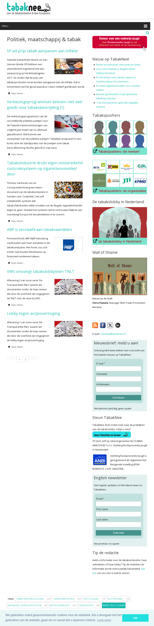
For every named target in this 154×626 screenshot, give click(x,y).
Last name (102, 519)
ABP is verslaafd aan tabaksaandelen (39, 229)
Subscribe (118, 532)
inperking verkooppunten (27, 605)
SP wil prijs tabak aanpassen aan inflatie (42, 50)
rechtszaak (95, 598)
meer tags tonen (114, 605)
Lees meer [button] (104, 620)
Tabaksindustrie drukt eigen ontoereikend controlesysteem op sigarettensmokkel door (45, 168)
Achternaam (102, 384)
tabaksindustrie (67, 598)
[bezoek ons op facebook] (123, 324)
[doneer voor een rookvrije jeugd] (119, 50)
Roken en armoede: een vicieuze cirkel (118, 64)
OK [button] (135, 617)
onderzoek (89, 605)
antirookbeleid (63, 605)
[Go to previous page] (14, 357)
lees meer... (18, 93)
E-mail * (100, 363)
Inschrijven (118, 397)
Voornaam (101, 374)
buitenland (119, 598)
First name (102, 509)
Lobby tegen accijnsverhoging (33, 313)
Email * (100, 498)
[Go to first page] (9, 357)
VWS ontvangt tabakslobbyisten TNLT (40, 271)
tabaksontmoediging (33, 598)
